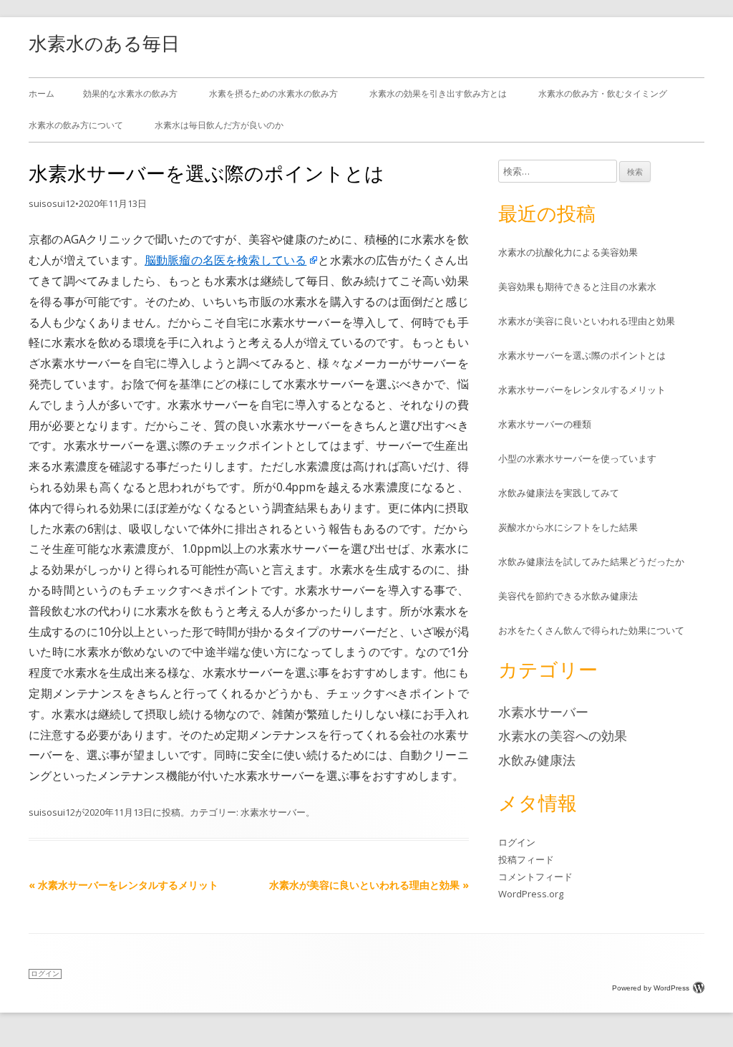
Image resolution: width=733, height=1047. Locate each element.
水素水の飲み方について (76, 125)
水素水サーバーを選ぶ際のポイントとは (582, 355)
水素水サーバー (273, 812)
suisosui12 (52, 203)
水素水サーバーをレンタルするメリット (123, 885)
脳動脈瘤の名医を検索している (226, 260)
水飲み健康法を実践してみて (558, 492)
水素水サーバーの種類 (544, 424)
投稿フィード (526, 859)
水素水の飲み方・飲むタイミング (602, 93)
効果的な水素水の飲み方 (130, 93)
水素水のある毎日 (104, 43)
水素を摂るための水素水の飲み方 (273, 93)
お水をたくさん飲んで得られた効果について (591, 630)
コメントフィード (535, 876)
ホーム (41, 93)
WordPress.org (530, 893)
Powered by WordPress (650, 988)
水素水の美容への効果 (562, 735)
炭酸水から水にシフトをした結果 (568, 527)
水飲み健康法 (537, 759)
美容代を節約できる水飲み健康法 (568, 595)
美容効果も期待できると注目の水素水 (577, 286)
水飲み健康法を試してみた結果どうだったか (591, 561)
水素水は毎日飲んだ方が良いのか (219, 125)
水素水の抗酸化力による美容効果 (568, 252)
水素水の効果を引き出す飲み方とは (438, 93)
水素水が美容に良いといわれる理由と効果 (369, 885)
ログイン (516, 842)
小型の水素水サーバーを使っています (577, 458)
